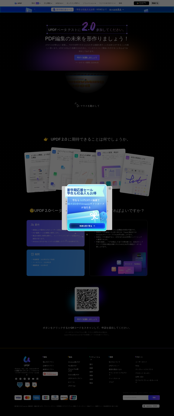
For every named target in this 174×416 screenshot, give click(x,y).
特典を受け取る (86, 226)
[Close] (87, 234)
